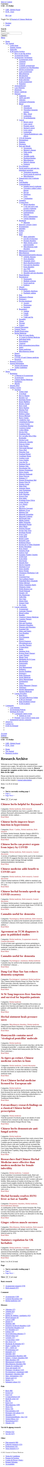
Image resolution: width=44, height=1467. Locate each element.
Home (7, 41)
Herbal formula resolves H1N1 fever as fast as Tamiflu (19, 1197)
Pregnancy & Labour (14, 1413)
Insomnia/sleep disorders (15, 1356)
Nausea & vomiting (14, 1366)
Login (7, 25)
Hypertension (11, 1350)
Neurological (14, 919)
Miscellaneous (14, 1227)
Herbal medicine (15, 809)
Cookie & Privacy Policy (14, 1460)
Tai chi (10, 1434)
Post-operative (12, 1411)
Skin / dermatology (13, 1376)
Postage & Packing (12, 1458)
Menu (3, 38)
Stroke (9, 1380)
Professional (11, 1446)
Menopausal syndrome (15, 1362)
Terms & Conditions (12, 1456)
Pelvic (9, 1409)
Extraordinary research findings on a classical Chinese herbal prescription (21, 1107)
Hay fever (10, 1342)
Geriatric (10, 1338)
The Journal (9, 751)
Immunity (10, 1352)
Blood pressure (12, 1318)
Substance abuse (13, 1382)
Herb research (27, 809)
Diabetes (10, 1324)
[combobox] (11, 33)
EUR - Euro (9, 12)
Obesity (9, 1423)
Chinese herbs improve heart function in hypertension (17, 823)
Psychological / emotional (18, 961)
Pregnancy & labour (14, 1370)
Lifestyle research (13, 1444)
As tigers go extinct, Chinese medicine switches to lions (17, 1059)
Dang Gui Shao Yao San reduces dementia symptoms (19, 973)
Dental (9, 1322)
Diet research (11, 1442)
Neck (9, 1407)
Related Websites (11, 1462)
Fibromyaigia (11, 1336)
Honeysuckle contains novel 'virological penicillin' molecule (19, 1037)
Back (9, 1391)
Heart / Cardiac (14, 829)
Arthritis (10, 1311)
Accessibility (10, 1464)
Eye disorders (12, 1330)
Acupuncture (12, 1297)
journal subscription (25, 780)
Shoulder (10, 1415)
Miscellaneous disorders (17, 1024)
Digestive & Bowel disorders (17, 1326)
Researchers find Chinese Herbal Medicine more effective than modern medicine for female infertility (20, 1164)
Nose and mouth (13, 1368)
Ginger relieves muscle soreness (19, 1222)
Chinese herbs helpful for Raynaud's (22, 804)
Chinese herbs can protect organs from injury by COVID (20, 846)
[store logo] (21, 19)
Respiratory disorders (16, 1204)
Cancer (10, 1320)
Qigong (9, 1432)
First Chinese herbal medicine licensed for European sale (18, 1082)
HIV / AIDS (11, 1348)
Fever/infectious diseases (10, 1206)
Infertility (10, 1354)
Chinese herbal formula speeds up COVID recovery (20, 893)
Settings (4, 736)
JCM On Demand (11, 726)
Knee (9, 1403)
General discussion (7, 941)
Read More (5, 817)
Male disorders (12, 1360)
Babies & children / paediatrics (18, 1315)
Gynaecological (12, 1397)
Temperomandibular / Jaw (16, 1417)
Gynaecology (12, 1340)
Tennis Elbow (12, 1419)
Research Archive (11, 753)
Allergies (10, 1309)
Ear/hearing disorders (14, 1328)
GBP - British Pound (12, 10)
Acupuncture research (29, 939)
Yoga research (12, 1448)
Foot (8, 1395)
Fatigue (9, 1332)
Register (8, 23)
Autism (9, 1313)
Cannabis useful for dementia (18, 914)
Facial (9, 1393)
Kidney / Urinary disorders (16, 1358)
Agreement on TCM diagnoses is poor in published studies (19, 933)
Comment (25, 1173)
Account (4, 734)
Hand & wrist (12, 1399)
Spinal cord (11, 1378)
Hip (8, 1401)
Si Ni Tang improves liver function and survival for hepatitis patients (21, 996)
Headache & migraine (14, 1344)
